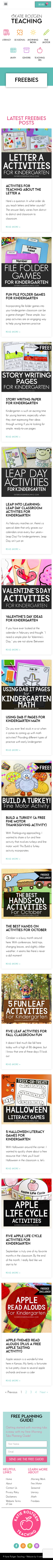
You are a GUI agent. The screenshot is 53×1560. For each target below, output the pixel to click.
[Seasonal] (20, 32)
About (9, 1483)
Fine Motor (46, 41)
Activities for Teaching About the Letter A (23, 190)
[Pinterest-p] (30, 1545)
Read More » (13, 227)
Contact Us (11, 1487)
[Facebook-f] (16, 1545)
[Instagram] (23, 1545)
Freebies (35, 1501)
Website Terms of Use (13, 1502)
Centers (26, 57)
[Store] (36, 1545)
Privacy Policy (12, 1492)
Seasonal (19, 40)
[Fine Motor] (46, 32)
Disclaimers (11, 1496)
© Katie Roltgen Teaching (13, 1556)
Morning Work (33, 41)
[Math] (13, 50)
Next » (44, 1392)
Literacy (6, 40)
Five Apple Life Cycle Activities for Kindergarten (24, 1240)
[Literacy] (7, 32)
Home (9, 1479)
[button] (5, 3)
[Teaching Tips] (40, 50)
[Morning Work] (33, 32)
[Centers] (26, 50)
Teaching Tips (40, 58)
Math (13, 57)
